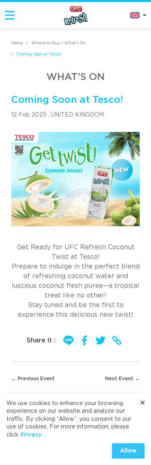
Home (17, 43)
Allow (128, 451)
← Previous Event (33, 378)
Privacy (31, 435)
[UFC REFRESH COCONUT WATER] (76, 15)
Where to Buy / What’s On (58, 43)
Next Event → (122, 378)
